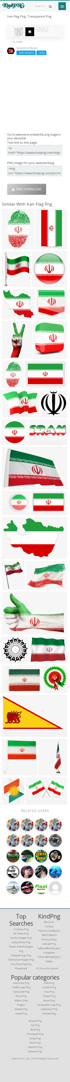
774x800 (9, 773)
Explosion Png (49, 1009)
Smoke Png (49, 996)
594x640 (49, 690)
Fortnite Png (49, 1013)
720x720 (38, 512)
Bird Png (35, 1029)
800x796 (9, 661)
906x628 (9, 690)
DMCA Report (49, 935)
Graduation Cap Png (49, 1004)
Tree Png (49, 991)
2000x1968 (48, 415)
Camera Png (49, 987)
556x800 (9, 587)
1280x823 (9, 556)
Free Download (28, 189)
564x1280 (9, 356)
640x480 (39, 284)
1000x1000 (10, 442)
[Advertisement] (35, 94)
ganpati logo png (21, 955)
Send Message (26, 52)
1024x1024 (10, 802)
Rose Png (21, 996)
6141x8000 (10, 284)
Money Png (35, 1020)
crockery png (21, 929)
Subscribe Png (21, 983)
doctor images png (21, 937)
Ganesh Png (35, 1047)
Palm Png (49, 983)
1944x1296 (10, 486)
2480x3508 (43, 247)
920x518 (33, 587)
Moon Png (49, 1000)
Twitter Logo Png (21, 987)
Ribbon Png (21, 1000)
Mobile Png (21, 1009)
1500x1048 (38, 661)
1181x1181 (10, 316)
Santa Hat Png (21, 991)
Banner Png (35, 1051)
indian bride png (21, 942)
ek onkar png (21, 933)
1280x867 (36, 442)
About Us (49, 922)
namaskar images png (21, 959)
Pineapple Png (35, 1034)
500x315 (32, 385)
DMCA (41, 52)
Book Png (35, 1042)
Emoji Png (35, 1038)
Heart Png (21, 1013)
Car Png (35, 1025)
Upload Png (49, 943)
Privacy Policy (49, 939)
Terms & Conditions (49, 930)
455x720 (9, 247)
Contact (49, 926)
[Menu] (62, 6)
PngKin (21, 1004)
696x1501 (46, 773)
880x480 (9, 734)
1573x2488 (10, 385)
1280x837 (9, 632)
